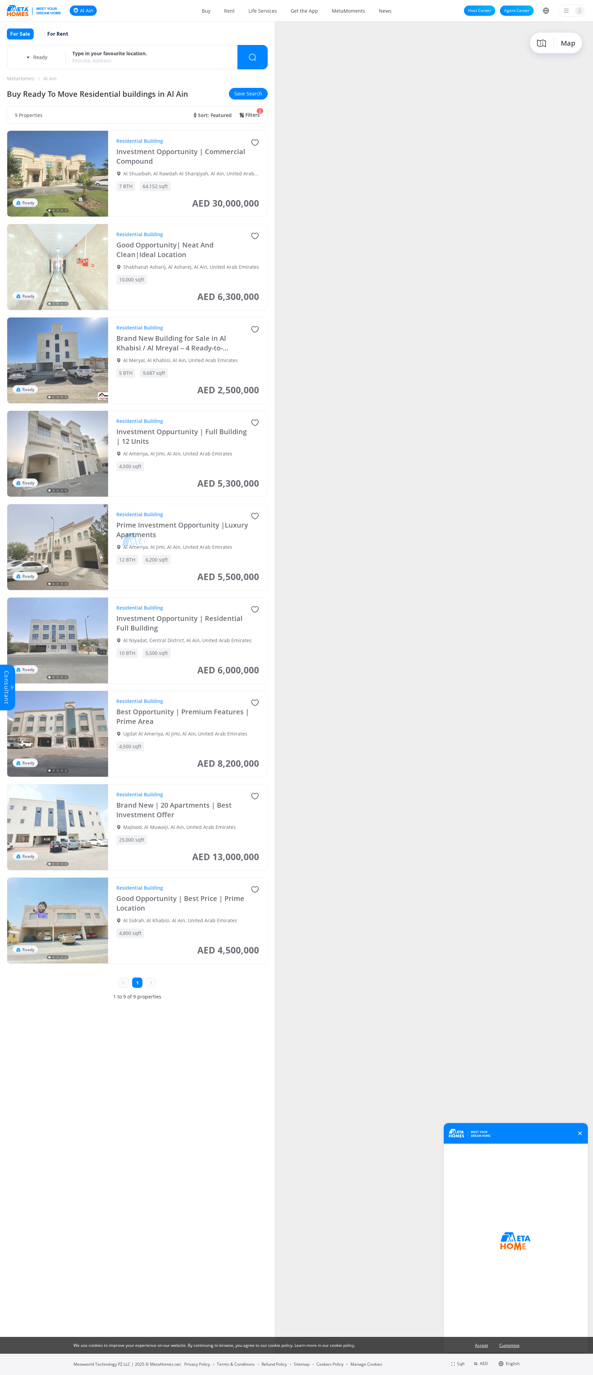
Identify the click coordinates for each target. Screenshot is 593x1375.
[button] (546, 10)
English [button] (513, 1363)
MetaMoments (348, 11)
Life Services (262, 11)
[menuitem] (206, 10)
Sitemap (302, 1364)
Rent (229, 11)
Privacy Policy (197, 1364)
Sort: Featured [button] (215, 115)
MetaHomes (20, 78)
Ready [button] (40, 57)
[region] (434, 698)
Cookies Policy (330, 1364)
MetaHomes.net (165, 1364)
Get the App (304, 11)
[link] (20, 78)
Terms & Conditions (236, 1364)
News (385, 11)
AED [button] (484, 1363)
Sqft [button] (461, 1364)
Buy (206, 11)
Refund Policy (274, 1364)
